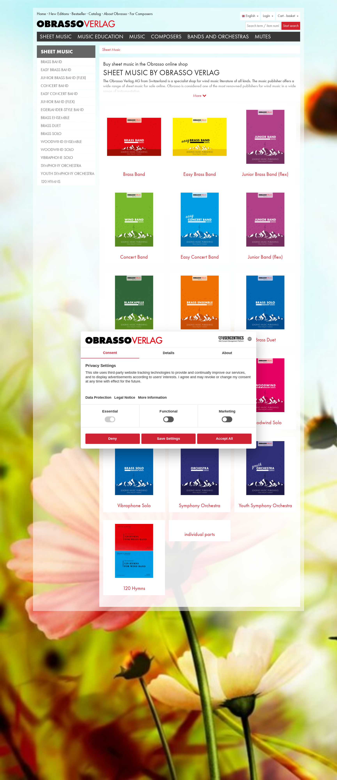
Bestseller (79, 14)
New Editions (59, 14)
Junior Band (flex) (58, 101)
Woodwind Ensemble (61, 141)
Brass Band (51, 61)
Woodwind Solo (57, 149)
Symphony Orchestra (61, 165)
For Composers (141, 14)
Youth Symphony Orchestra (67, 173)
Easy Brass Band (56, 69)
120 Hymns (50, 181)
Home (41, 14)
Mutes (263, 36)
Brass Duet (51, 125)
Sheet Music (56, 36)
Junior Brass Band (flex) (63, 77)
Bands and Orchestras (218, 36)
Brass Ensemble (55, 117)
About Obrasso (115, 14)
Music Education (100, 36)
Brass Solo (51, 133)
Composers (166, 36)
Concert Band (54, 85)
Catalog (95, 14)
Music (137, 36)
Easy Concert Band (59, 93)
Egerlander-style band (62, 109)
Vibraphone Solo (57, 157)
